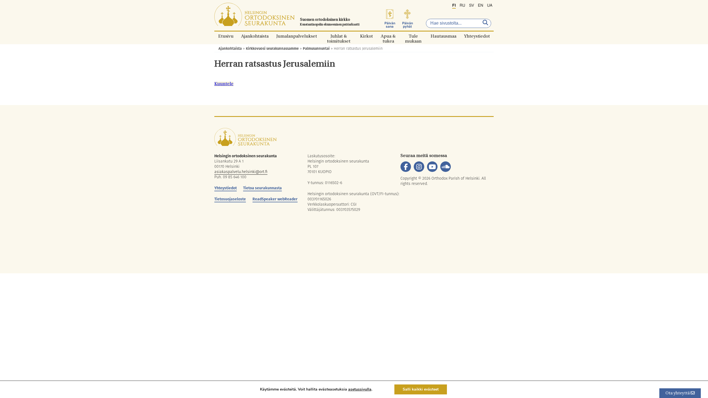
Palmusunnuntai (316, 48)
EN (480, 5)
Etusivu (225, 36)
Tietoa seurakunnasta (262, 188)
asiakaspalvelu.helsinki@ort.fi (240, 171)
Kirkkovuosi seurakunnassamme (272, 48)
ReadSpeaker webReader (275, 199)
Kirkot (366, 36)
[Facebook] (405, 166)
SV (471, 5)
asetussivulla (359, 389)
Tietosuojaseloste (230, 199)
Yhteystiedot (477, 36)
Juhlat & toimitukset (338, 36)
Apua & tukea (388, 36)
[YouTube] (432, 166)
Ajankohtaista (255, 36)
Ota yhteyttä (678, 393)
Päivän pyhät (407, 25)
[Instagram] (419, 166)
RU (462, 5)
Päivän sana (389, 25)
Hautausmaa (443, 36)
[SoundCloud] (445, 166)
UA (489, 5)
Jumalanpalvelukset (296, 36)
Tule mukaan (413, 36)
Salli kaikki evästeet (421, 389)
